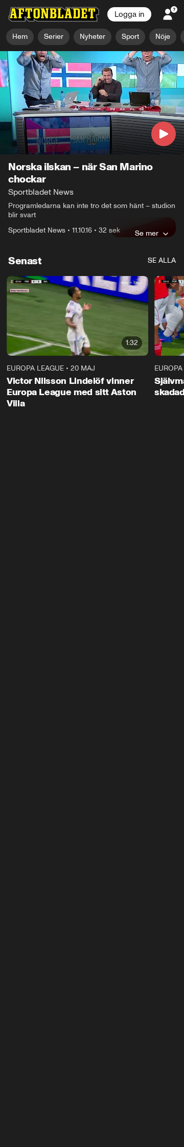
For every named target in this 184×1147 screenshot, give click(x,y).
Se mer (146, 234)
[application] (92, 103)
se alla (162, 261)
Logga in (129, 14)
